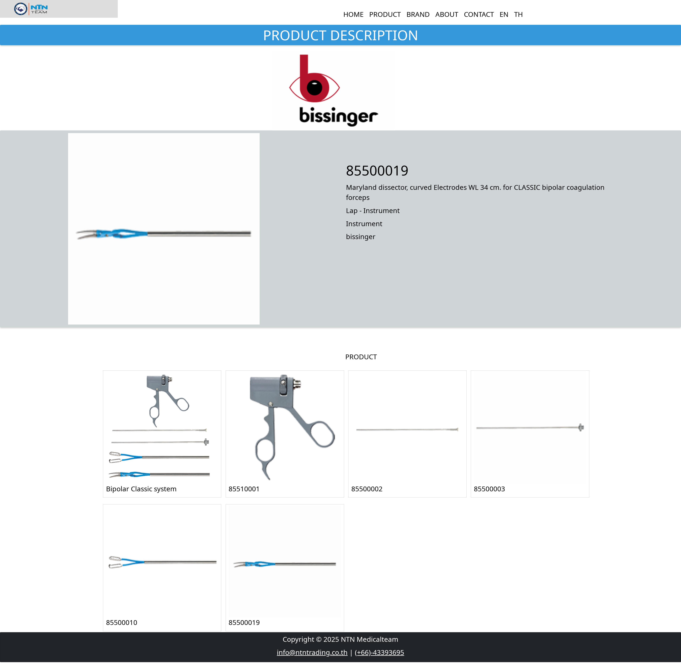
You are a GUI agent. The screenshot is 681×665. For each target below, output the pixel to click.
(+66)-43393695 (379, 652)
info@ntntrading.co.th (312, 652)
